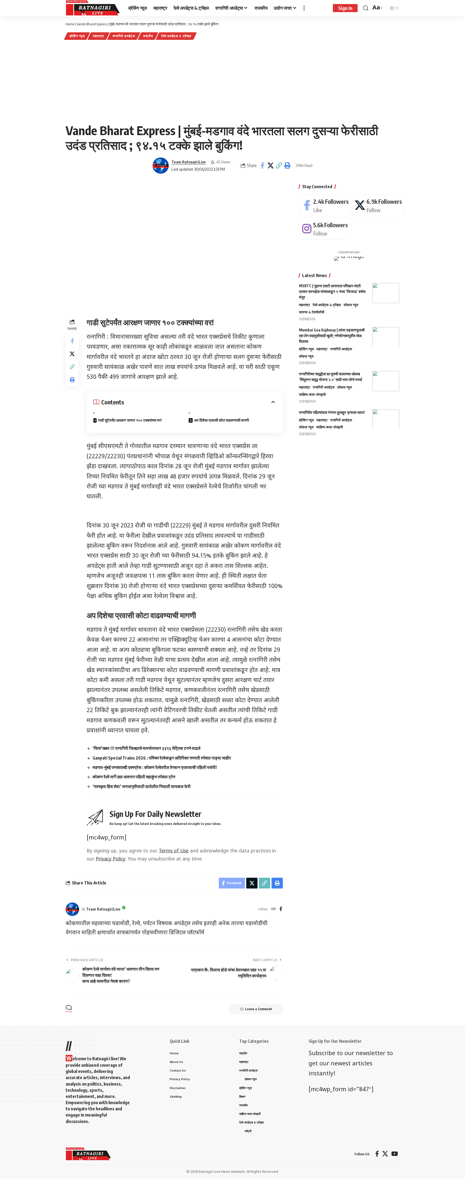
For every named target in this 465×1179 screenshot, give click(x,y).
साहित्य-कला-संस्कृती (312, 394)
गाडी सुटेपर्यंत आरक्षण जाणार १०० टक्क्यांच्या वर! (130, 420)
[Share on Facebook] (262, 165)
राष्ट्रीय (148, 36)
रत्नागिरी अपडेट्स (123, 36)
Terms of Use (174, 851)
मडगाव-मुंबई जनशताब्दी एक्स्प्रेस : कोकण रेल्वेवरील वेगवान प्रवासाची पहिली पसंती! (155, 767)
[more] (304, 8)
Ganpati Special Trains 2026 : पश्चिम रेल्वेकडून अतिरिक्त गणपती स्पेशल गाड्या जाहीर (162, 758)
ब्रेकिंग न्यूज (77, 36)
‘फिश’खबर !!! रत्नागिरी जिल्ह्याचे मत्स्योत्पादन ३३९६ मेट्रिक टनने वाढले (146, 748)
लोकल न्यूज (351, 305)
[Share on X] (270, 165)
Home (70, 24)
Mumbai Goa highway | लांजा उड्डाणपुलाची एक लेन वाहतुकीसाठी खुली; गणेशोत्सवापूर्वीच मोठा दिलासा (332, 335)
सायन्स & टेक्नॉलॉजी (311, 312)
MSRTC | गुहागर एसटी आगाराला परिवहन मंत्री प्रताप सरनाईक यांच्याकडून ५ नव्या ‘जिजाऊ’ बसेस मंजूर (332, 291)
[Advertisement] (232, 81)
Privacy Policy (110, 859)
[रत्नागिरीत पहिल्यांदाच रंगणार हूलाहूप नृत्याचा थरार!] (385, 419)
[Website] (273, 909)
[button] (279, 165)
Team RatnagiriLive (188, 161)
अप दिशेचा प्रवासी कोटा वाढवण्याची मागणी (221, 420)
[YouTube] (394, 1154)
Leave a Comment (258, 1009)
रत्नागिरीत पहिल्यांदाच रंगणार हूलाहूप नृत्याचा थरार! (332, 412)
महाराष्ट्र (98, 36)
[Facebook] (281, 909)
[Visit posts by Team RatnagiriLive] (161, 166)
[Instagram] (325, 229)
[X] (378, 205)
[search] (365, 8)
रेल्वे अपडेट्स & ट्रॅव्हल (176, 36)
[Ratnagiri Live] (93, 8)
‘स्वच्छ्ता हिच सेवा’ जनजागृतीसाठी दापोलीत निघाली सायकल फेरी (142, 786)
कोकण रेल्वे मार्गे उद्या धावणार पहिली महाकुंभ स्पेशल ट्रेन (134, 776)
